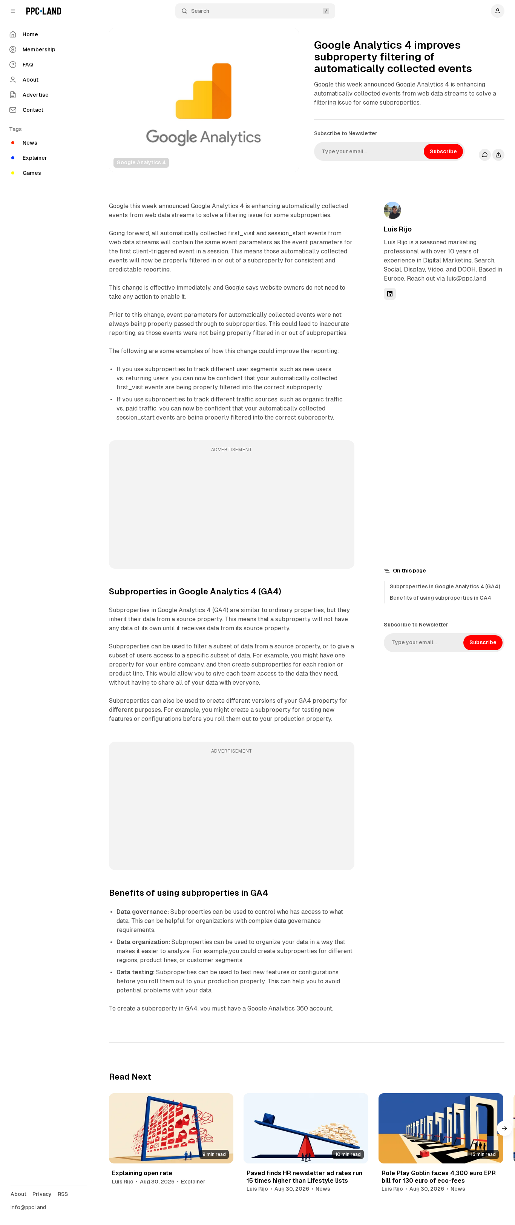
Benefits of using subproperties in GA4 (440, 598)
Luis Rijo (398, 229)
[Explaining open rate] (171, 1128)
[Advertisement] (231, 510)
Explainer (193, 1182)
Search (200, 11)
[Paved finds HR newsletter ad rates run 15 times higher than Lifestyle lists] (306, 1128)
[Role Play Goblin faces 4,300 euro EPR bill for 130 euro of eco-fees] (441, 1128)
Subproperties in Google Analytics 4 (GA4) (445, 586)
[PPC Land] (43, 11)
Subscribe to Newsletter (345, 133)
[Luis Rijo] (392, 210)
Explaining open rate (142, 1173)
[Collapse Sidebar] (13, 11)
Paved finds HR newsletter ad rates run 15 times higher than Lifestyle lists (304, 1176)
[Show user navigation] (497, 11)
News (323, 1189)
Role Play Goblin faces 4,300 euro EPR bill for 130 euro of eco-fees (439, 1176)
